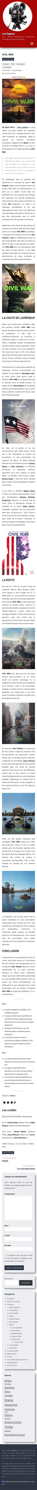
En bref (9, 1357)
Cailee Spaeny (29, 506)
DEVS (26, 143)
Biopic (7, 1391)
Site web (8, 1245)
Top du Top (16, 1339)
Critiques (6, 64)
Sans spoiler (21, 64)
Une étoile (13, 1348)
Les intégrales (17, 1328)
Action (5, 59)
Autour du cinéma (13, 1301)
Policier (9, 1414)
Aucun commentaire (8, 73)
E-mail (7, 1235)
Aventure (9, 1387)
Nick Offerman (18, 466)
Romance (8, 1418)
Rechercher (9, 1279)
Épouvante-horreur (15, 1434)
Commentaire (10, 1194)
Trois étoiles (7, 67)
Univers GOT (18, 1342)
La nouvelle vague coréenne (17, 1359)
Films (13, 64)
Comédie (9, 1395)
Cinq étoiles (13, 1310)
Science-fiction (13, 1422)
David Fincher (12, 1354)
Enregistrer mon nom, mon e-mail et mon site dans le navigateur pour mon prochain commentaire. (18, 1258)
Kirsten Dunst (7, 479)
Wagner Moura (29, 491)
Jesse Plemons (29, 761)
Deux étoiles (13, 1313)
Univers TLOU (12, 1365)
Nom (7, 1226)
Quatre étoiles (14, 1319)
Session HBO (16, 1336)
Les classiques (12, 1362)
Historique (10, 1409)
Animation (8, 1384)
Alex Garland (23, 127)
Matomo (14, 1450)
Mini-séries (16, 1330)
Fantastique (11, 1404)
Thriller (9, 1426)
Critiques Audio (12, 1351)
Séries (11, 1325)
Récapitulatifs (17, 1333)
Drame (11, 59)
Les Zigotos (8, 33)
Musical (6, 1412)
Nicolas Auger (16, 70)
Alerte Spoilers (14, 1307)
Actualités (10, 1299)
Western (8, 1431)
